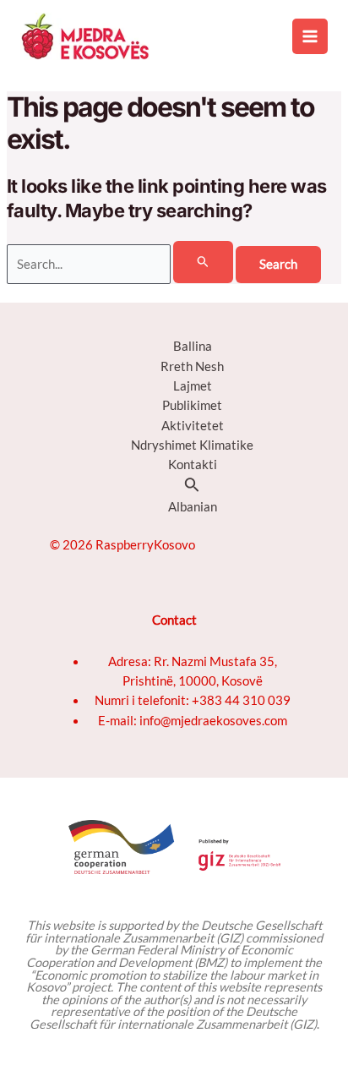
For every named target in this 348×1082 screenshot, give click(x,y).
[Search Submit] (203, 262)
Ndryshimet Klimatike (192, 445)
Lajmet (192, 386)
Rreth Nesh (192, 366)
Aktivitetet (192, 425)
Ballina (192, 346)
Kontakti (192, 464)
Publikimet (192, 405)
